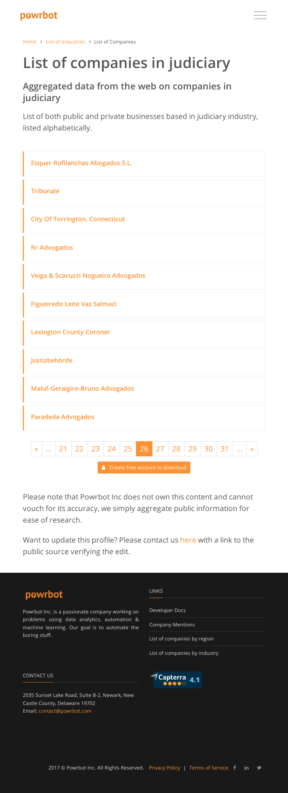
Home (30, 41)
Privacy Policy (164, 767)
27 (160, 448)
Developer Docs (167, 610)
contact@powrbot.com (65, 710)
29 (192, 448)
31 (225, 448)
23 (95, 448)
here (188, 540)
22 (79, 448)
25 (128, 448)
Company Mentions (172, 624)
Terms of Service (208, 767)
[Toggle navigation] (260, 15)
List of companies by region (181, 638)
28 (176, 448)
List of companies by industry (183, 653)
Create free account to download (145, 467)
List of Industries (65, 41)
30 (208, 448)
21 (63, 448)
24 (111, 448)
